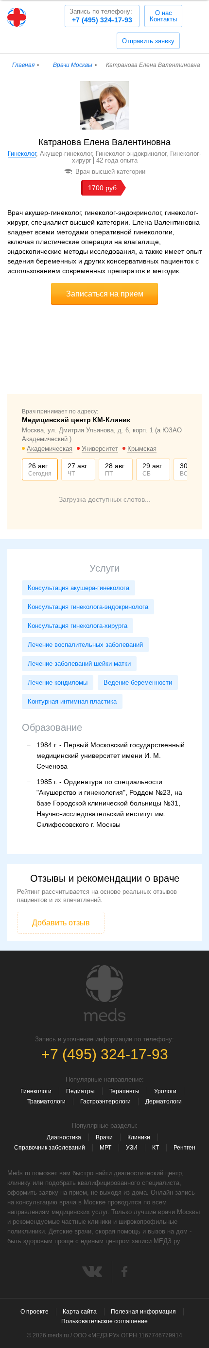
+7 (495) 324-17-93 (101, 16)
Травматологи (46, 1101)
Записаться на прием (104, 294)
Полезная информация (143, 1311)
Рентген (184, 1147)
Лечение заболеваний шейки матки (79, 663)
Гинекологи (36, 1091)
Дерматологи (163, 1101)
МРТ (105, 1147)
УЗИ (132, 1147)
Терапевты (124, 1091)
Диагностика (64, 1137)
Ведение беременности (138, 682)
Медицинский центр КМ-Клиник (76, 420)
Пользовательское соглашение (104, 1321)
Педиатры (80, 1091)
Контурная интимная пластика (72, 701)
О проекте (34, 1311)
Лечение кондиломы (57, 682)
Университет (100, 448)
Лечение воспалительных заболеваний (85, 644)
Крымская (142, 448)
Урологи (165, 1091)
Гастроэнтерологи (105, 1101)
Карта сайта (80, 1311)
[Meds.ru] (104, 993)
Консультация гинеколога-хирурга (77, 625)
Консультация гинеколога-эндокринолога (88, 606)
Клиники (138, 1137)
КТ (155, 1147)
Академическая (49, 448)
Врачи (104, 1137)
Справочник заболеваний (49, 1147)
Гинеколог (22, 153)
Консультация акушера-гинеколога (78, 588)
